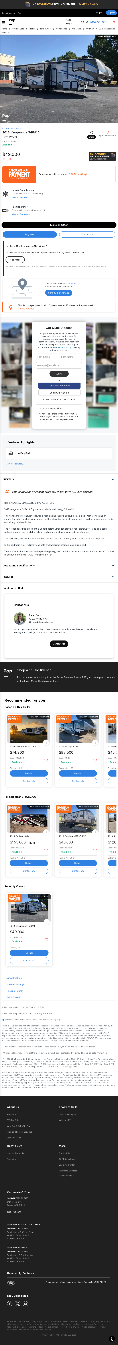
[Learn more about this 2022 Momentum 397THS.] (28, 729)
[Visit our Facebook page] (9, 1303)
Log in (72, 399)
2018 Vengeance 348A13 (22, 926)
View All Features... (21, 197)
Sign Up (111, 13)
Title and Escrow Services (19, 1132)
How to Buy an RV (15, 1153)
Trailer (32, 29)
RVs (19, 13)
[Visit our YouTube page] (25, 1303)
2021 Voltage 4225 (68, 746)
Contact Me (59, 643)
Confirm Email (49, 370)
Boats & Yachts (8, 13)
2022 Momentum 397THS (23, 746)
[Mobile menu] (3, 22)
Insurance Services (68, 1170)
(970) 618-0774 (40, 618)
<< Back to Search (11, 128)
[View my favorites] (114, 21)
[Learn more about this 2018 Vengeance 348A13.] (29, 908)
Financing (11, 1159)
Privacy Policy (64, 347)
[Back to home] (12, 22)
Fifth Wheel (45, 29)
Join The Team (14, 1137)
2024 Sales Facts (67, 1159)
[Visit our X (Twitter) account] (17, 1303)
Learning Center (67, 1165)
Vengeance (61, 29)
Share (91, 137)
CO (75, 283)
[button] (112, 1339)
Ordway (90, 29)
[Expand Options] (46, 743)
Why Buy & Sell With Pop (18, 1126)
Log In (99, 13)
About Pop (12, 1114)
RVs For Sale (18, 29)
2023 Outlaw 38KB (19, 836)
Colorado (76, 29)
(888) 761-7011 (98, 22)
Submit (59, 373)
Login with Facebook (59, 385)
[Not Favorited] (107, 132)
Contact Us (29, 781)
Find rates (15, 259)
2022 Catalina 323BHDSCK (72, 836)
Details (28, 773)
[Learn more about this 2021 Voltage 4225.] (77, 729)
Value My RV (65, 1120)
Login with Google (59, 392)
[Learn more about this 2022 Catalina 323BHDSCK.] (77, 819)
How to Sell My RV (68, 1114)
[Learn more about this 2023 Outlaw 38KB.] (28, 819)
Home (4, 29)
